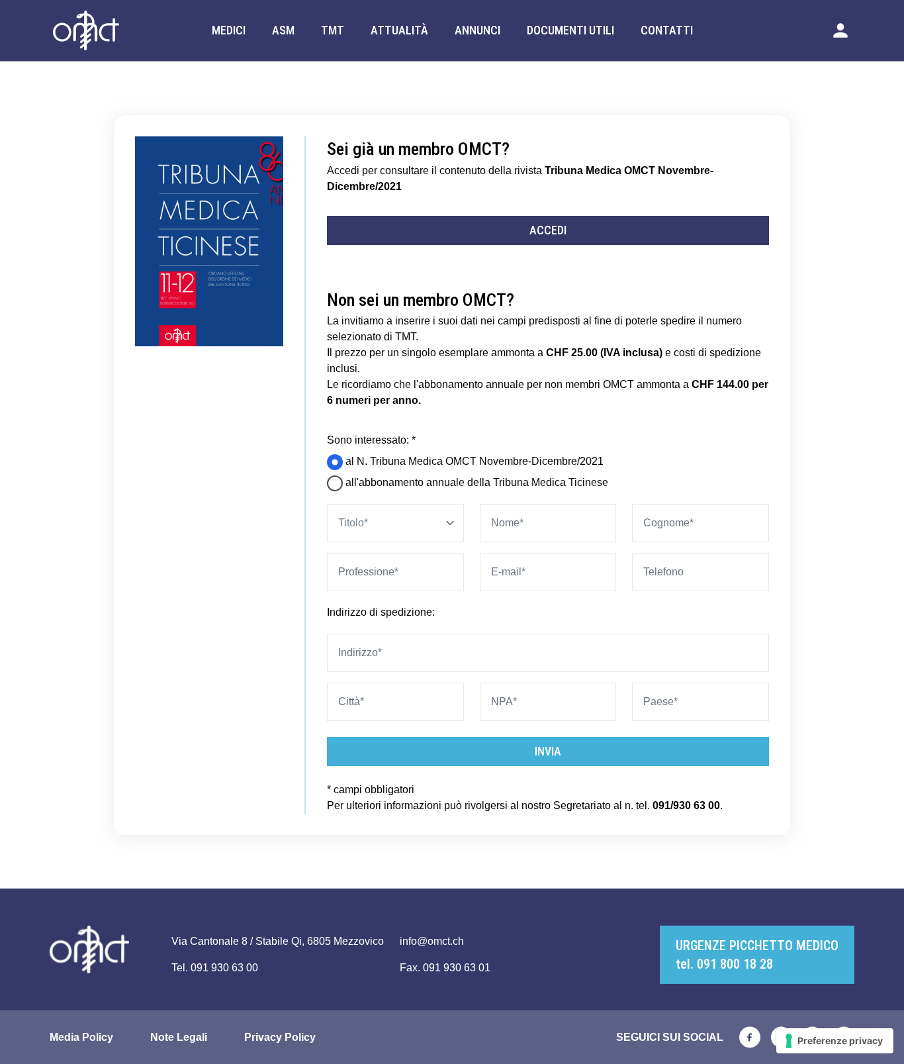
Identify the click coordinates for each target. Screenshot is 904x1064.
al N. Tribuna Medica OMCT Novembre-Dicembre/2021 (473, 461)
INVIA (548, 751)
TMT (332, 30)
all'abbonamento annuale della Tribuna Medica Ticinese (475, 482)
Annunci (477, 30)
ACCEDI (547, 230)
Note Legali (178, 1037)
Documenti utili (570, 30)
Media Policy (81, 1037)
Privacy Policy (280, 1037)
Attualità (399, 30)
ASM (283, 30)
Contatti (667, 30)
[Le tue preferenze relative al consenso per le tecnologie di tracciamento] (834, 1040)
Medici (229, 30)
